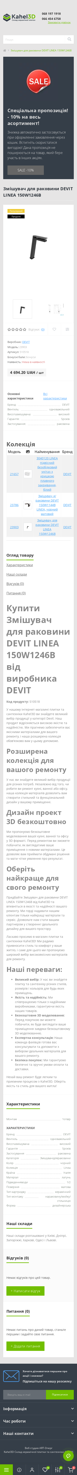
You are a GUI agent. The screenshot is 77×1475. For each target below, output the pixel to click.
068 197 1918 (51, 14)
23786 (14, 505)
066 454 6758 (51, 19)
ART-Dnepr (45, 1448)
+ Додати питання (25, 1346)
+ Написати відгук (25, 1291)
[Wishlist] (54, 329)
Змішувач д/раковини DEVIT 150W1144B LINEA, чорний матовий (47, 505)
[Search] (69, 39)
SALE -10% (26, 170)
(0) (42, 329)
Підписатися (60, 1394)
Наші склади (16, 574)
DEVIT (26, 342)
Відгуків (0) (15, 583)
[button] (32, 1469)
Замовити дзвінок (59, 22)
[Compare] (67, 329)
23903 (14, 527)
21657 (14, 474)
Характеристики (19, 565)
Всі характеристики (55, 396)
